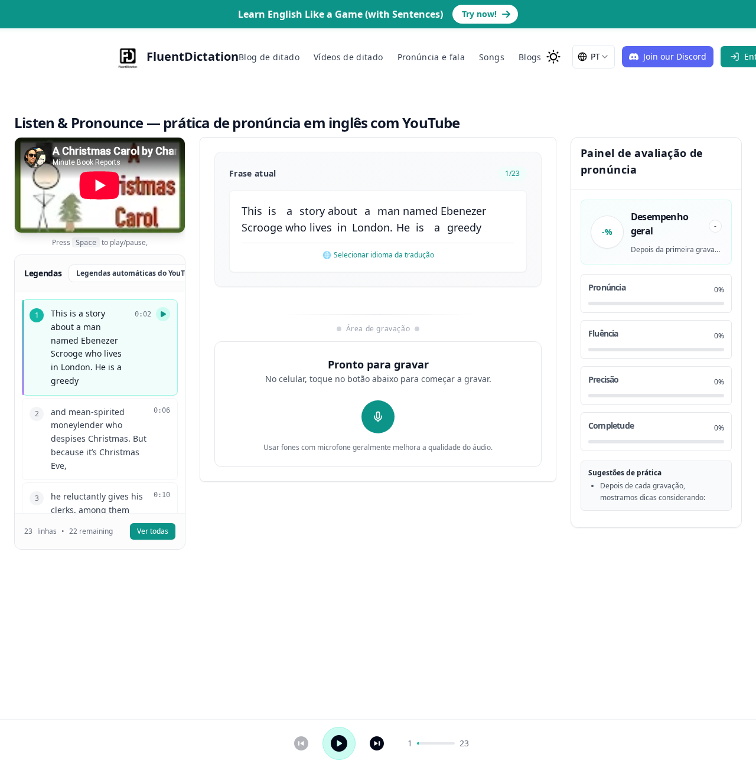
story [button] (312, 211)
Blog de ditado (269, 57)
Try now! (479, 13)
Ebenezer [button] (463, 211)
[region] (99, 185)
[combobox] (593, 56)
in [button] (342, 227)
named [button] (420, 211)
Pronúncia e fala (431, 57)
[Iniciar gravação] (378, 416)
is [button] (272, 211)
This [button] (252, 211)
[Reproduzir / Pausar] (339, 743)
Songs (491, 57)
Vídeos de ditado (348, 57)
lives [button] (320, 227)
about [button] (342, 211)
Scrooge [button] (262, 227)
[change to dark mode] (553, 56)
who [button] (296, 227)
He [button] (403, 227)
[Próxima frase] (377, 743)
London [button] (371, 227)
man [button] (388, 211)
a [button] (289, 211)
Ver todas (152, 531)
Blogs (530, 57)
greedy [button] (464, 227)
